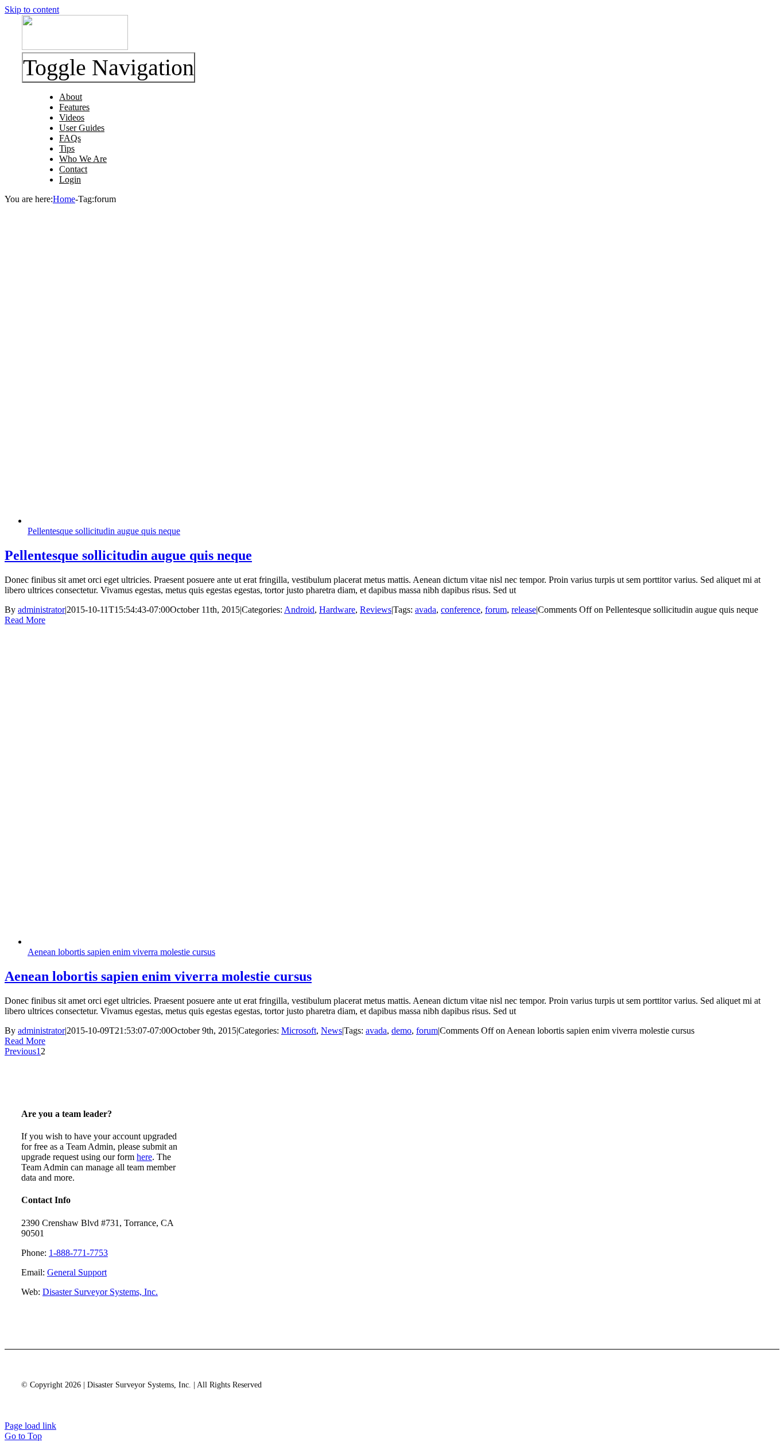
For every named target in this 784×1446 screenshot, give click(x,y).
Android (299, 609)
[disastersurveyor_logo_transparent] (75, 47)
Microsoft (298, 1030)
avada (425, 609)
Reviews (375, 609)
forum (496, 609)
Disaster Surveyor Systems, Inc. (100, 1292)
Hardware (337, 609)
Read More (25, 620)
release (523, 609)
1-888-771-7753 (78, 1253)
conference (460, 609)
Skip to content (32, 9)
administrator (41, 609)
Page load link (30, 1425)
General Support (77, 1272)
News (331, 1030)
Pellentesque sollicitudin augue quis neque (104, 531)
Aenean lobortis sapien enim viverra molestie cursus (121, 952)
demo (401, 1030)
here (144, 1157)
